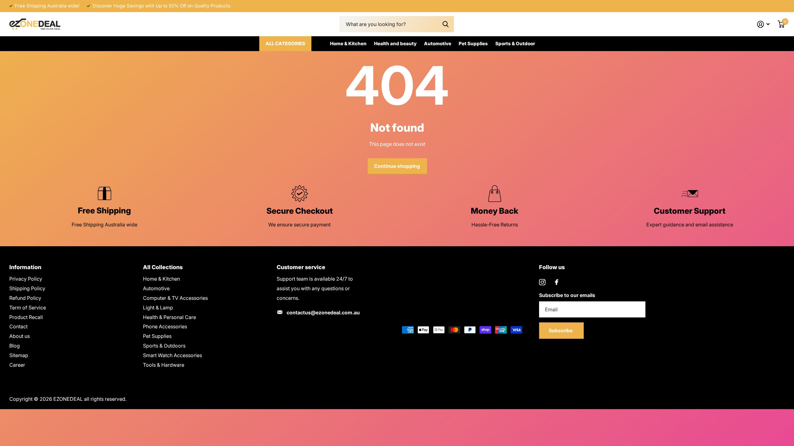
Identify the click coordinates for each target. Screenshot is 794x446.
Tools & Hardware (163, 365)
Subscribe (561, 330)
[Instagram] (542, 282)
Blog (14, 346)
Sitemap (18, 355)
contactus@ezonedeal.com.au (323, 312)
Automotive (437, 43)
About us (19, 336)
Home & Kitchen (348, 43)
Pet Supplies (473, 43)
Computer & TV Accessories (175, 298)
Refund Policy (25, 298)
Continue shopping (397, 166)
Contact (18, 326)
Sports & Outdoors (164, 346)
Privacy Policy (25, 279)
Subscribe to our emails (567, 295)
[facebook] (556, 282)
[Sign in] (763, 24)
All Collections (163, 267)
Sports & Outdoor (515, 43)
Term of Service (27, 307)
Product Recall (26, 317)
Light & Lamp (158, 307)
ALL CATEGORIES (285, 43)
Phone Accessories (165, 326)
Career (17, 365)
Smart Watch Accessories (172, 355)
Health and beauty (395, 43)
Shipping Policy (27, 288)
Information (25, 267)
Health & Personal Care (169, 317)
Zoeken (445, 24)
